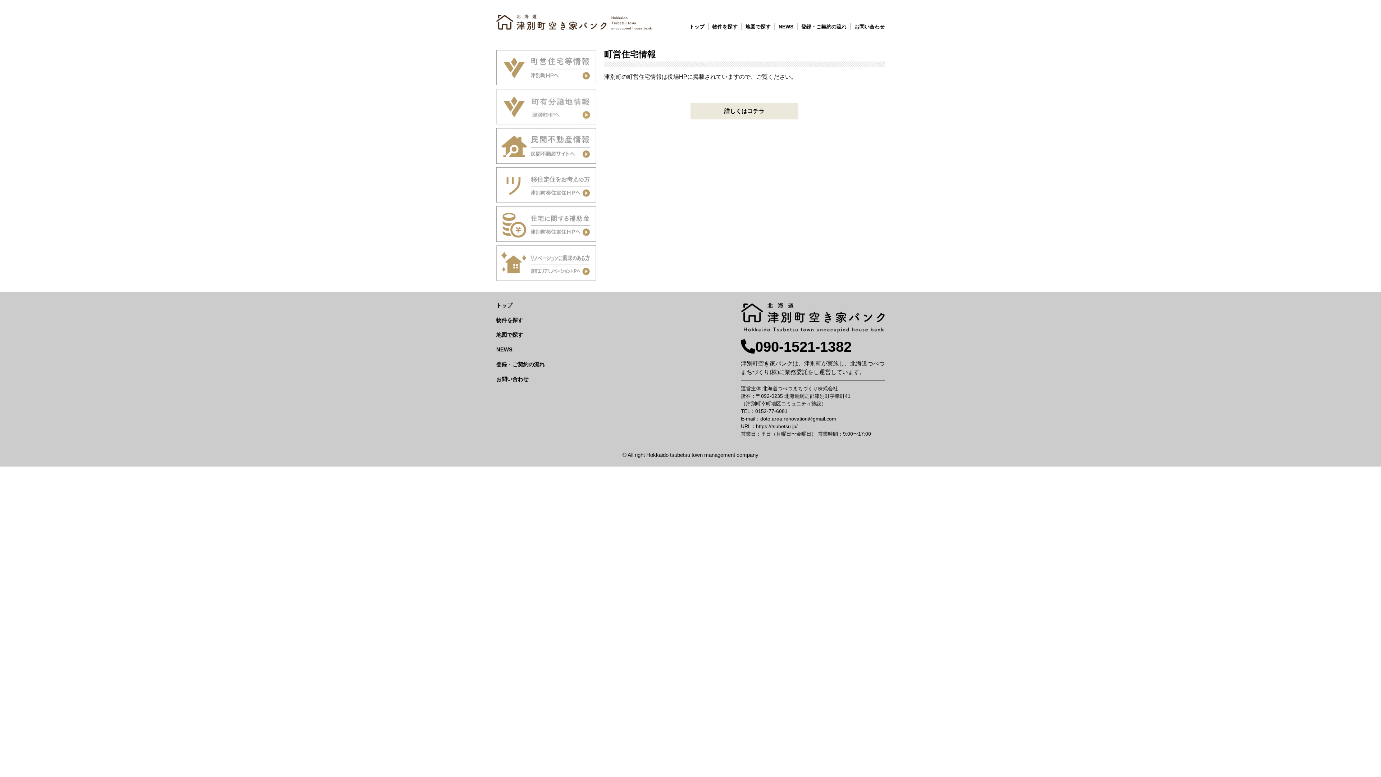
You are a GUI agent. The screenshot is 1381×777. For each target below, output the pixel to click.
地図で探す (758, 26)
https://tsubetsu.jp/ (777, 426)
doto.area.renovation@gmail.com (798, 419)
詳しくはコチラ (744, 111)
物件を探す (725, 26)
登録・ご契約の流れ (824, 26)
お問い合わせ (869, 26)
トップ (697, 26)
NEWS (786, 26)
